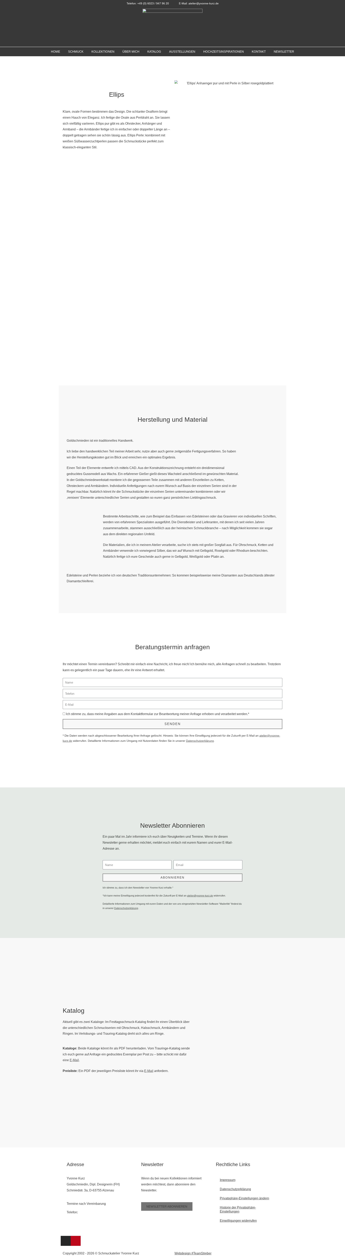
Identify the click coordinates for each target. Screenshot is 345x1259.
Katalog (154, 51)
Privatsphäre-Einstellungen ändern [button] (244, 1198)
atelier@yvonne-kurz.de (200, 895)
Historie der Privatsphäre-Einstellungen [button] (238, 1209)
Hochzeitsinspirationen (223, 51)
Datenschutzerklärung (200, 740)
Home (55, 51)
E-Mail (74, 1060)
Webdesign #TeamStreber (192, 1253)
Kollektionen (102, 51)
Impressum (227, 1180)
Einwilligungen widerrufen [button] (238, 1220)
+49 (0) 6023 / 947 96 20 (96, 1212)
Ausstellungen (182, 51)
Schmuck (75, 51)
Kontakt (259, 51)
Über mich (130, 51)
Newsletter (284, 51)
